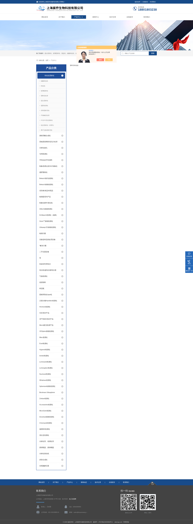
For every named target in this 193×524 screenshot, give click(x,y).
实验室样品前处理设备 (47, 239)
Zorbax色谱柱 (44, 398)
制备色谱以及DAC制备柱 (48, 166)
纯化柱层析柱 (49, 75)
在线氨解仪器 (44, 466)
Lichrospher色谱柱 (46, 368)
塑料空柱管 (44, 96)
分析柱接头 (43, 148)
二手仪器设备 (44, 252)
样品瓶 (41, 288)
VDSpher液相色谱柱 (46, 331)
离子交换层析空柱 (46, 130)
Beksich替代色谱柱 (46, 178)
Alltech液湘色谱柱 (45, 209)
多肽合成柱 (43, 460)
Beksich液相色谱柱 (46, 184)
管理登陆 (126, 522)
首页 (47, 60)
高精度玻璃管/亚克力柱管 (48, 142)
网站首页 (45, 17)
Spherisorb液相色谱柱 (47, 386)
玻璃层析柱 (44, 91)
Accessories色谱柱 (46, 405)
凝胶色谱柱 (44, 105)
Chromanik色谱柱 (45, 423)
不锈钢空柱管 (45, 115)
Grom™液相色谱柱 (46, 221)
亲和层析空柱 (45, 110)
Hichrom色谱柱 (44, 307)
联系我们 (153, 2)
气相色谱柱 (43, 276)
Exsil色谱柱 (43, 343)
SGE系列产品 (44, 313)
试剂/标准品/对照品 (46, 190)
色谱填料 (42, 282)
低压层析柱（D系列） (48, 125)
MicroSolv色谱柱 (45, 411)
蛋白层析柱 (44, 100)
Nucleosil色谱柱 (45, 374)
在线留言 (145, 2)
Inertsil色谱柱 (44, 356)
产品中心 (77, 17)
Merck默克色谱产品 (46, 325)
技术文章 (112, 17)
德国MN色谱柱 (44, 429)
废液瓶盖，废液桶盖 (46, 447)
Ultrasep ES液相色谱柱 (47, 227)
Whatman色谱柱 (45, 380)
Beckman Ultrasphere (47, 392)
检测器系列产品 (45, 197)
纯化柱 (43, 86)
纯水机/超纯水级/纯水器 (47, 270)
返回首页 (137, 2)
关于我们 (62, 17)
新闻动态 (84, 482)
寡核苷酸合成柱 (45, 135)
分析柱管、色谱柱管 (46, 441)
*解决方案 (42, 246)
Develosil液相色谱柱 (46, 417)
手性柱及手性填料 (45, 160)
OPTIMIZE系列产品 (46, 319)
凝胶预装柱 (43, 172)
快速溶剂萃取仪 (45, 264)
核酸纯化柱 (44, 81)
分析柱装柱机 (44, 453)
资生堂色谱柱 (44, 435)
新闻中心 (95, 17)
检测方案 (42, 233)
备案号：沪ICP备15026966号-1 (103, 522)
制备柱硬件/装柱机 (46, 203)
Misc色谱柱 (43, 337)
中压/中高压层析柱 (47, 120)
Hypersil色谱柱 (44, 349)
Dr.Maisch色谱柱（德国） (48, 215)
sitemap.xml (118, 522)
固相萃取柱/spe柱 (45, 294)
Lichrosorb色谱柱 (45, 362)
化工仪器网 (72, 499)
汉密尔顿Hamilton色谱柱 (48, 301)
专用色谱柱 (43, 154)
